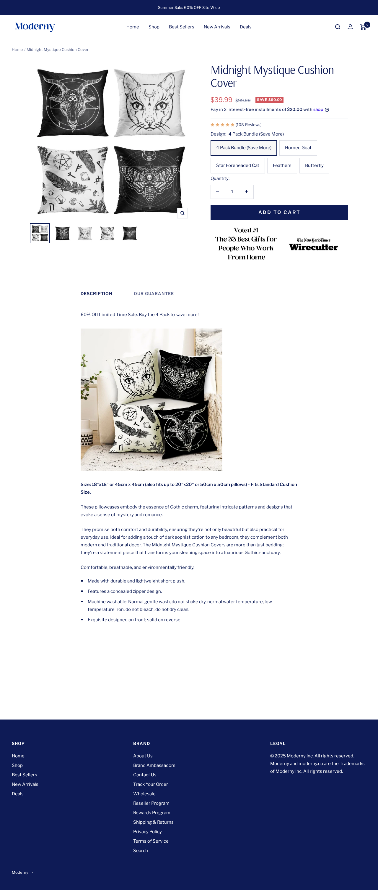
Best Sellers (181, 27)
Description (97, 293)
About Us (143, 756)
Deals (246, 27)
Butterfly (314, 165)
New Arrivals (217, 27)
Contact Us (145, 775)
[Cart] (363, 27)
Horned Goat (298, 147)
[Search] (337, 27)
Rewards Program (151, 812)
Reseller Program (151, 803)
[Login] (350, 26)
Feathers (282, 165)
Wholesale (144, 793)
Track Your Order (150, 784)
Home (132, 27)
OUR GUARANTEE (154, 293)
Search (140, 850)
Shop (154, 27)
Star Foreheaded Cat (237, 165)
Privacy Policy (147, 831)
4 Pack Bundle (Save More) (243, 147)
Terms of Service (151, 841)
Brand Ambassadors (154, 765)
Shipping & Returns (153, 822)
